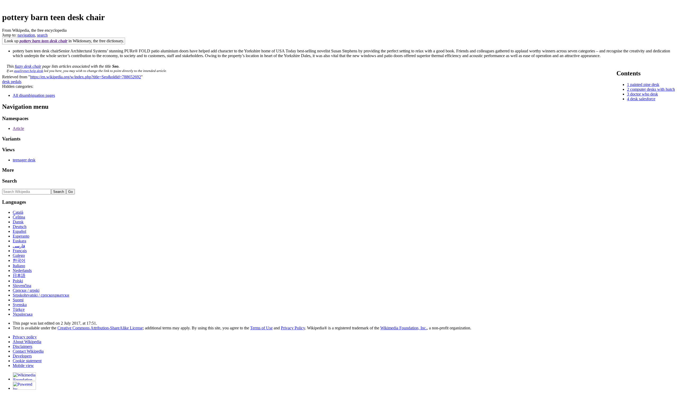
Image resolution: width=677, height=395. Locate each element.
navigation (26, 35)
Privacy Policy (293, 328)
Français (20, 250)
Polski (18, 281)
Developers (22, 356)
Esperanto (21, 236)
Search (9, 181)
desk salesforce (642, 99)
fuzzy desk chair (28, 66)
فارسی (19, 246)
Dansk (18, 222)
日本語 (19, 275)
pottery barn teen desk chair (43, 41)
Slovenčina (22, 285)
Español (19, 231)
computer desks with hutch (652, 89)
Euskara (19, 241)
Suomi (18, 300)
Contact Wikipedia (28, 351)
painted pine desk (644, 84)
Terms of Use (261, 328)
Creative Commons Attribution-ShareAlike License (100, 328)
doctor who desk (644, 94)
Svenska (20, 304)
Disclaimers (22, 346)
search (42, 35)
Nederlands (22, 270)
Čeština (19, 217)
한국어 (19, 260)
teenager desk (24, 160)
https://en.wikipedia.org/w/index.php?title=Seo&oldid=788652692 (85, 77)
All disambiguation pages (34, 95)
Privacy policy (25, 337)
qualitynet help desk (28, 71)
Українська (23, 314)
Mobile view (23, 365)
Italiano (19, 266)
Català (18, 212)
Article (18, 128)
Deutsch (19, 226)
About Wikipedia (27, 341)
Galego (19, 255)
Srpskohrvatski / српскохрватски (41, 295)
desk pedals (11, 81)
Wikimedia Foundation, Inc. (403, 328)
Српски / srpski (26, 290)
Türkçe (19, 309)
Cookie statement (27, 360)
